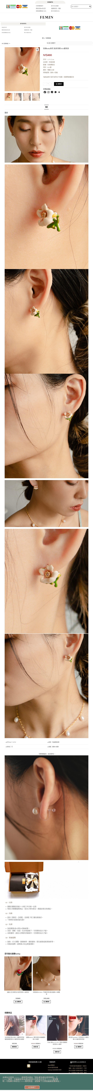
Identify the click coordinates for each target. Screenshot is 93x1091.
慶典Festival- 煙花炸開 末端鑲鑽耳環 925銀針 (35, 1038)
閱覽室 (51, 1065)
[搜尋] (90, 6)
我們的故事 (53, 1067)
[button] (37, 49)
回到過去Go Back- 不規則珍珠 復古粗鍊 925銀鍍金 (46, 993)
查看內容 (35, 1047)
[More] (59, 92)
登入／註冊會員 (46, 38)
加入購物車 (59, 84)
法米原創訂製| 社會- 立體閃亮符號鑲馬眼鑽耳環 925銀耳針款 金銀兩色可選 (14, 1039)
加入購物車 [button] (18, 1002)
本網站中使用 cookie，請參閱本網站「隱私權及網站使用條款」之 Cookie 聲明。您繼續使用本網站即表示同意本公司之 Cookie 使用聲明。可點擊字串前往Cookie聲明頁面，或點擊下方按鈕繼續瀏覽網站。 (31, 1079)
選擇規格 (14, 1047)
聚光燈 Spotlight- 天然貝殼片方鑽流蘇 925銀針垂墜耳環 (79, 1038)
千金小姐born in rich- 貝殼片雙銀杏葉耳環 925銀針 (57, 1043)
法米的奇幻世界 (54, 1070)
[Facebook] (44, 92)
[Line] (52, 92)
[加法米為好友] (28, 1065)
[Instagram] (48, 92)
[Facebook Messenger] (55, 92)
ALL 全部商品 (5, 43)
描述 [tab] (46, 107)
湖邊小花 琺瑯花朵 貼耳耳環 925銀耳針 (18, 992)
